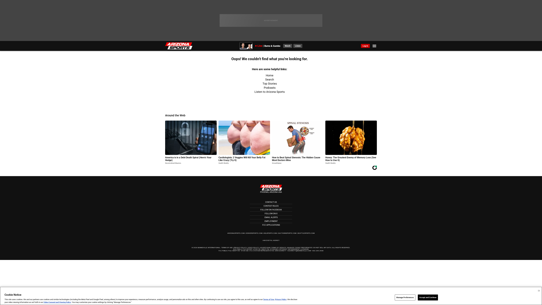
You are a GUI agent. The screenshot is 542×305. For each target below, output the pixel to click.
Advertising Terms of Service (273, 247)
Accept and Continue (427, 297)
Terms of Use (227, 247)
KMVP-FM (265, 249)
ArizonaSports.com (236, 233)
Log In (365, 46)
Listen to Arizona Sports (269, 91)
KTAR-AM (244, 250)
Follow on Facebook (271, 210)
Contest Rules (271, 206)
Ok (539, 290)
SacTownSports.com (287, 233)
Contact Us (271, 202)
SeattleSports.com (306, 233)
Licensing (304, 249)
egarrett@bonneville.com (299, 250)
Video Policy (253, 247)
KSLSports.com (270, 233)
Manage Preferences (405, 297)
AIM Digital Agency (271, 240)
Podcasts (270, 87)
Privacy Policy (240, 247)
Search (269, 79)
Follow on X (271, 213)
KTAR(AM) (274, 249)
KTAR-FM (256, 249)
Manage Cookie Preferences (299, 247)
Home (269, 75)
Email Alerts (271, 217)
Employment (271, 221)
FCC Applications (271, 225)
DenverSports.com (254, 233)
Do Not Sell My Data (322, 247)
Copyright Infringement (289, 249)
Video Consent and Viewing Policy (57, 302)
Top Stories (270, 83)
